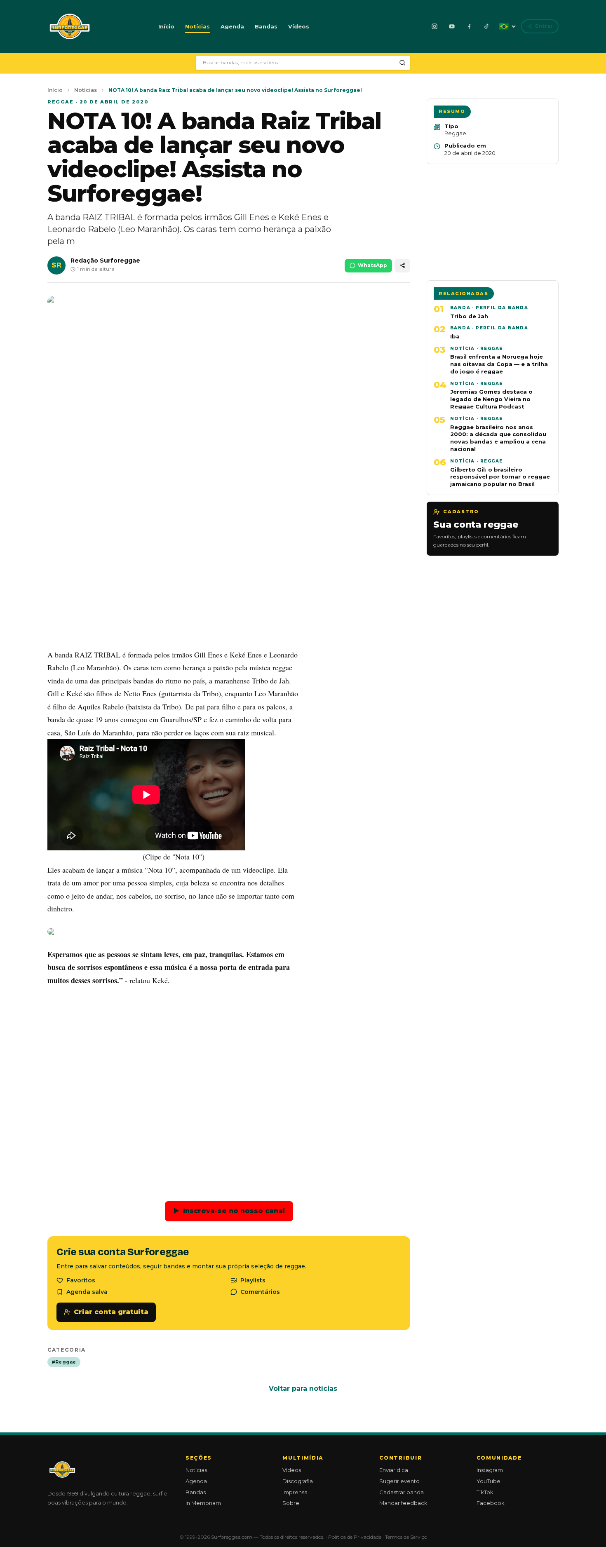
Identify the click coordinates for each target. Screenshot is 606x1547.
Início (166, 26)
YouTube (488, 1481)
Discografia (297, 1481)
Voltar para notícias (303, 1388)
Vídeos (298, 26)
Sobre (290, 1503)
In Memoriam (203, 1503)
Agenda (232, 26)
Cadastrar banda (401, 1492)
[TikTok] (486, 26)
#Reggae (64, 1362)
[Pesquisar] (402, 62)
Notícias (197, 26)
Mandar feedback (403, 1503)
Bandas (266, 26)
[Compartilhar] (402, 265)
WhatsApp (372, 265)
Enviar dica (393, 1470)
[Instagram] (434, 26)
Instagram (490, 1470)
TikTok (485, 1492)
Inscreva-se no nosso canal (229, 1211)
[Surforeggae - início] (70, 26)
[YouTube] (451, 26)
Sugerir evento (399, 1481)
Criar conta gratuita (111, 1312)
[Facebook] (469, 26)
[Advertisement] (228, 581)
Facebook (491, 1503)
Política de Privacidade (354, 1537)
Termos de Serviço (406, 1537)
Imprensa (295, 1492)
